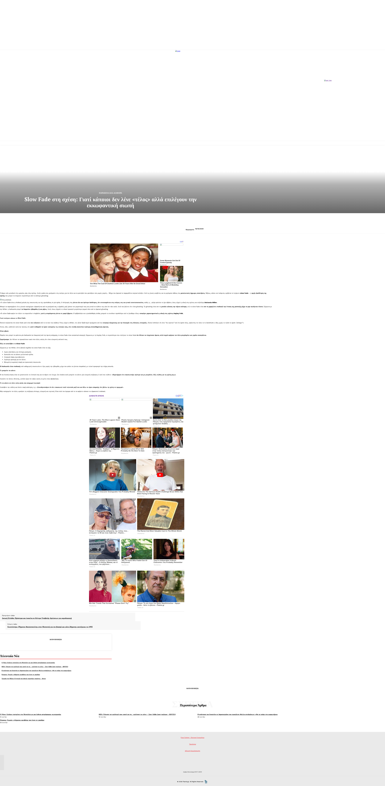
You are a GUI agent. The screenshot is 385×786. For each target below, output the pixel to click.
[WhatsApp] (63, 645)
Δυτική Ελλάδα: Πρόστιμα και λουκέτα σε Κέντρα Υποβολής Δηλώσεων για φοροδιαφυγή (37, 618)
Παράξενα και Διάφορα (110, 193)
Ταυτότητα (192, 744)
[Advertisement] (192, 126)
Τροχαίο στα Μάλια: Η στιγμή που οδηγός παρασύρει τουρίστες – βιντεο (24, 678)
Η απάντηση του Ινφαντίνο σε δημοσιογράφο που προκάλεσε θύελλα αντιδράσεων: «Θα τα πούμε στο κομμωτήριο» (36, 670)
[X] (48, 645)
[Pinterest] (55, 645)
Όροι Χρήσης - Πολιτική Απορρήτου (192, 737)
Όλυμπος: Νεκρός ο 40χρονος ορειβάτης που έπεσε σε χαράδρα (21, 674)
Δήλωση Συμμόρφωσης (192, 751)
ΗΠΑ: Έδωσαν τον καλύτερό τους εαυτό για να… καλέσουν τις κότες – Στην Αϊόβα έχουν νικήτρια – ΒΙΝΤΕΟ (35, 667)
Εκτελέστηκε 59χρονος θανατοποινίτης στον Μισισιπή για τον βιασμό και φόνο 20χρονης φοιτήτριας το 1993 (50, 627)
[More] (70, 644)
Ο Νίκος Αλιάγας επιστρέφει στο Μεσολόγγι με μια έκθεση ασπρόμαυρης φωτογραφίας (28, 663)
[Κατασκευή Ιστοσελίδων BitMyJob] (206, 781)
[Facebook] (41, 645)
